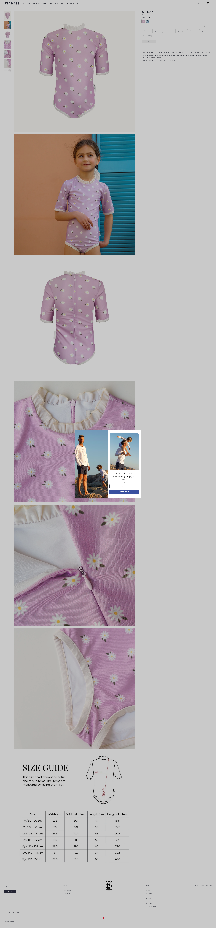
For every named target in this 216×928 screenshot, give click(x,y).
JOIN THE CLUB (124, 492)
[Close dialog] (138, 431)
